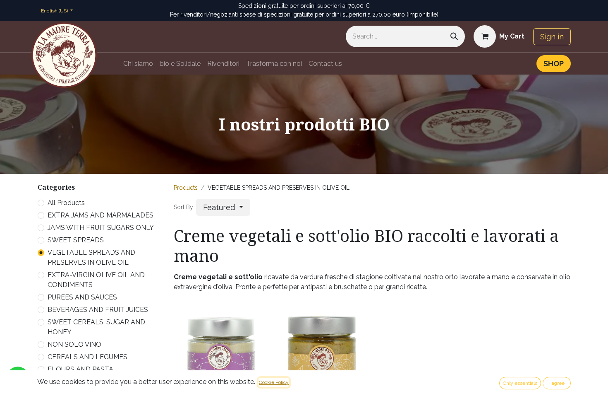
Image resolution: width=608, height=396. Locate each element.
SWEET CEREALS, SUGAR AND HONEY (96, 327)
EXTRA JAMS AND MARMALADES (100, 215)
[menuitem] (138, 64)
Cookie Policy (274, 382)
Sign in (552, 36)
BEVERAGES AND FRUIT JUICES (98, 310)
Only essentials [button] (520, 383)
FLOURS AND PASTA (80, 369)
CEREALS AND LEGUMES (87, 357)
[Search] (454, 36)
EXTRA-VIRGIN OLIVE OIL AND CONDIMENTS (96, 280)
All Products (66, 203)
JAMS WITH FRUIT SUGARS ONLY (101, 228)
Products (186, 187)
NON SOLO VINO (74, 344)
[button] (223, 207)
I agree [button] (557, 383)
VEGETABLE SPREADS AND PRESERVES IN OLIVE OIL (91, 257)
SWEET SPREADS (76, 240)
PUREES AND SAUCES (82, 297)
